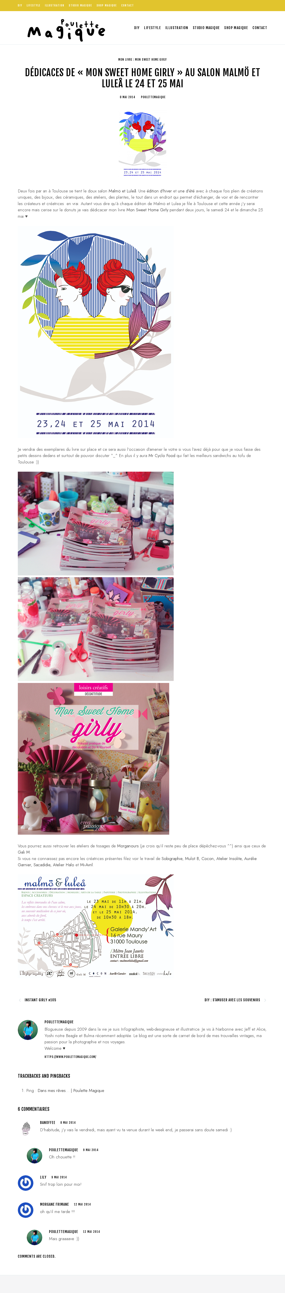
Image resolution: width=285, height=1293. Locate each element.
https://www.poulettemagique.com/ (70, 1057)
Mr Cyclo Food (163, 456)
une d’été (186, 191)
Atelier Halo (63, 865)
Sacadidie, (43, 865)
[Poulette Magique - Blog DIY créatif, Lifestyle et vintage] (65, 27)
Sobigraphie (172, 859)
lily (43, 1177)
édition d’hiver (159, 191)
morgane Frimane (54, 1204)
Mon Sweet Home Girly (147, 210)
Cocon (207, 859)
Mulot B (192, 859)
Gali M (24, 852)
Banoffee (47, 1122)
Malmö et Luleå (122, 191)
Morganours (128, 846)
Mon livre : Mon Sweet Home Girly (142, 59)
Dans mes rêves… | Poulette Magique (71, 1090)
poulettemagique (63, 1150)
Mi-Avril (86, 865)
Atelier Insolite (229, 859)
